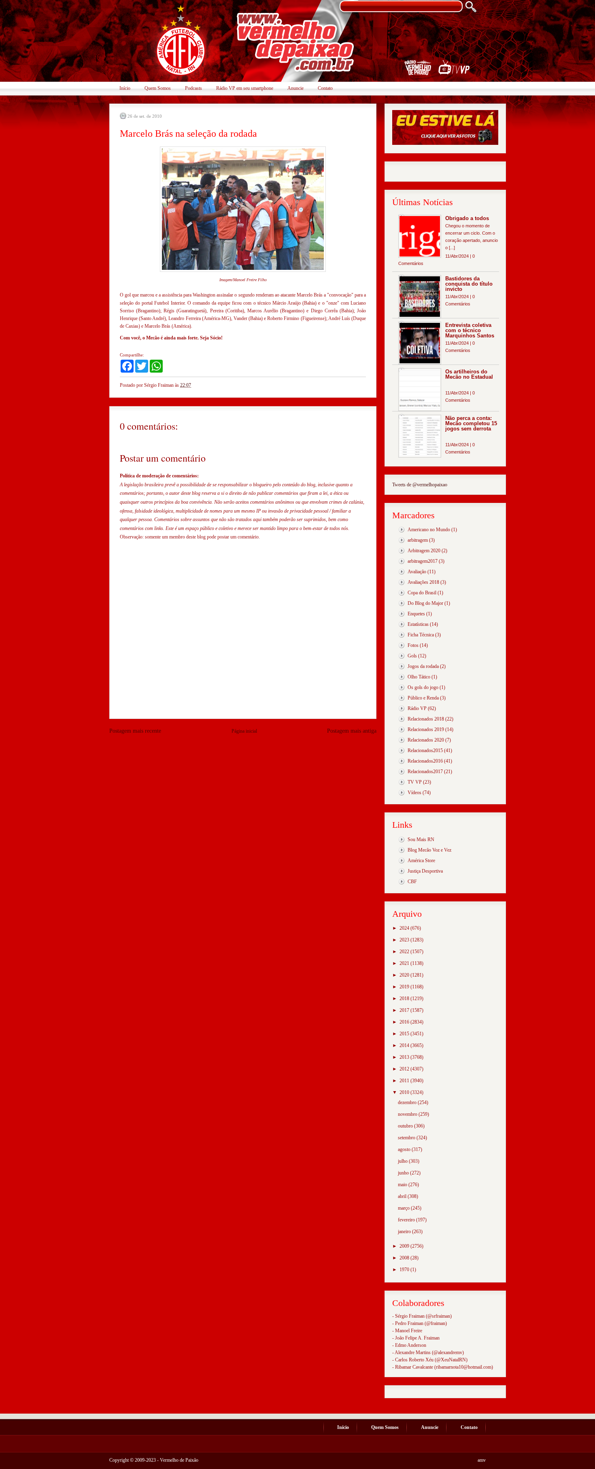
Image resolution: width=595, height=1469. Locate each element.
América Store (421, 860)
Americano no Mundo (429, 529)
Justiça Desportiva (425, 871)
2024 (405, 928)
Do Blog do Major (425, 603)
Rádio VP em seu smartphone (244, 88)
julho (403, 1161)
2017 (405, 1010)
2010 (405, 1092)
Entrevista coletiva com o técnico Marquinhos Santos (469, 330)
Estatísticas (418, 624)
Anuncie (295, 88)
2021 (405, 963)
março (404, 1208)
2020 (405, 975)
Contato (325, 88)
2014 (405, 1045)
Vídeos (414, 792)
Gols (412, 656)
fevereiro (407, 1220)
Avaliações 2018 (423, 582)
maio (403, 1184)
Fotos (413, 645)
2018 (405, 998)
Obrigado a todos (467, 218)
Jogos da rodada (423, 666)
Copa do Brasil (422, 593)
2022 (405, 951)
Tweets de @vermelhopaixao (419, 485)
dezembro (408, 1102)
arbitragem (418, 540)
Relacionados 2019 (426, 729)
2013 (405, 1057)
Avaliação (417, 571)
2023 (405, 940)
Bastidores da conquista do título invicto (469, 284)
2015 (405, 1034)
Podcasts (193, 88)
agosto (405, 1149)
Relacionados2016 (425, 761)
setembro (407, 1137)
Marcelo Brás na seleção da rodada (188, 133)
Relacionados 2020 (426, 740)
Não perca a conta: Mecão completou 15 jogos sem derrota (471, 423)
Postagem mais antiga (351, 731)
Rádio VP (417, 708)
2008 (405, 1258)
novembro (408, 1114)
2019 (405, 987)
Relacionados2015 (425, 750)
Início (124, 88)
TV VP (415, 782)
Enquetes (416, 614)
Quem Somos (157, 88)
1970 (405, 1269)
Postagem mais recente (135, 731)
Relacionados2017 (425, 771)
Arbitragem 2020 (424, 550)
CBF (412, 881)
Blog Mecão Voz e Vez (429, 850)
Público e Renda (423, 698)
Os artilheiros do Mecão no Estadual (469, 374)
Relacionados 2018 (426, 719)
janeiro (405, 1231)
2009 (405, 1246)
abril (403, 1196)
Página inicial (244, 731)
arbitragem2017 (423, 561)
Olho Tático (419, 677)
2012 (405, 1069)
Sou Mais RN (421, 839)
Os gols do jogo (423, 687)
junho (404, 1173)
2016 (405, 1022)
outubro (406, 1126)
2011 (405, 1080)
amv (482, 1460)
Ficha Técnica (421, 635)
